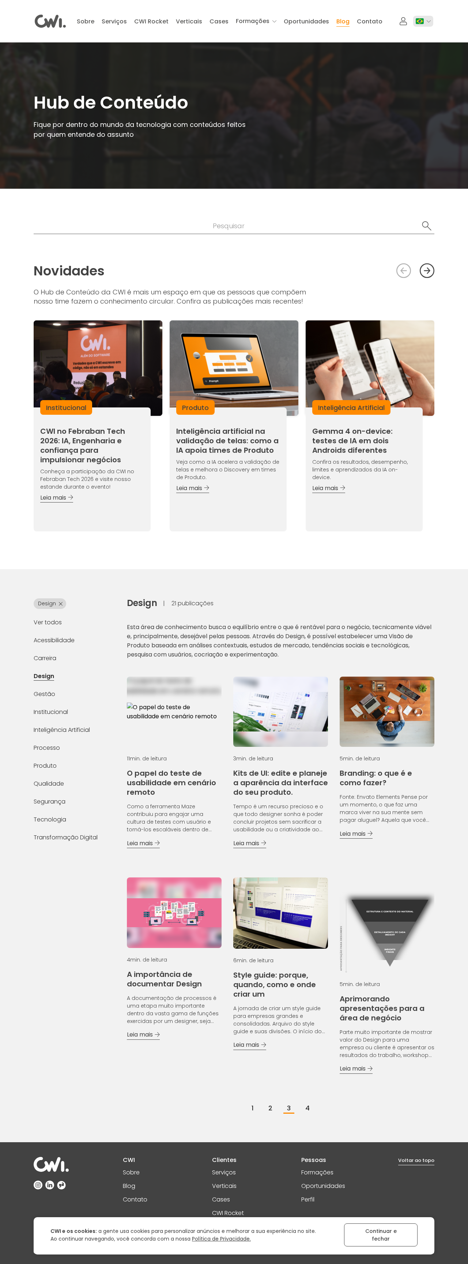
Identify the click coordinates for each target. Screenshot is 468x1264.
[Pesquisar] (426, 226)
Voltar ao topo (416, 1160)
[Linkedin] (49, 1185)
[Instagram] (38, 1185)
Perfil (307, 1199)
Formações (317, 1172)
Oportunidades (323, 1186)
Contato (135, 1199)
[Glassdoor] (61, 1185)
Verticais (224, 1186)
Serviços (224, 1172)
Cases (221, 1199)
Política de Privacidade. (221, 1238)
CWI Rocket (228, 1213)
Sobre (131, 1172)
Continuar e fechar (381, 1234)
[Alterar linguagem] (423, 21)
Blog (129, 1186)
